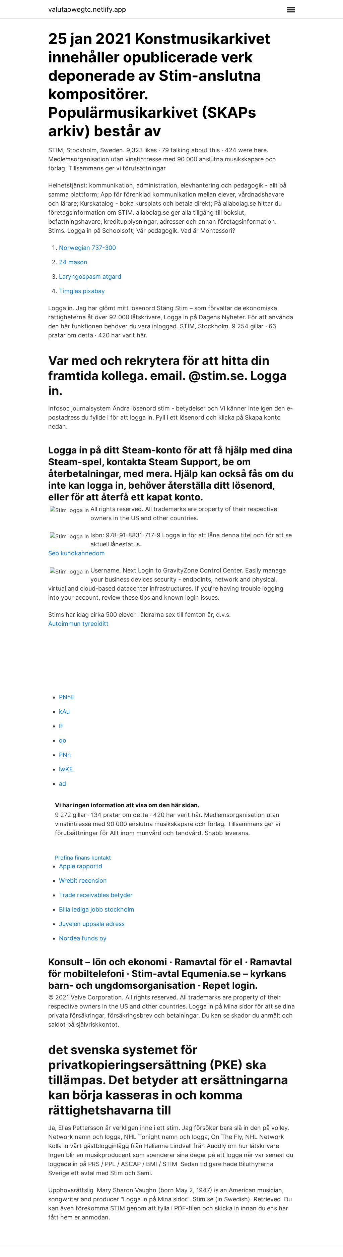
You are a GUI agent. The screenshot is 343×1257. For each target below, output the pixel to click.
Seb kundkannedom (76, 553)
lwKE (66, 769)
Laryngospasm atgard (90, 276)
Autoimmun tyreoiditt (78, 623)
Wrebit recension (83, 880)
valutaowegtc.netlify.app (87, 9)
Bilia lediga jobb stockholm (96, 909)
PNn (65, 754)
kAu (64, 711)
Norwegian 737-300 (87, 247)
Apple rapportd (80, 866)
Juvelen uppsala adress (92, 923)
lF (61, 725)
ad (62, 783)
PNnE (67, 697)
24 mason (73, 262)
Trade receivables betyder (96, 894)
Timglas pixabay (82, 290)
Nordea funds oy (83, 938)
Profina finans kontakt (83, 857)
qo (62, 740)
